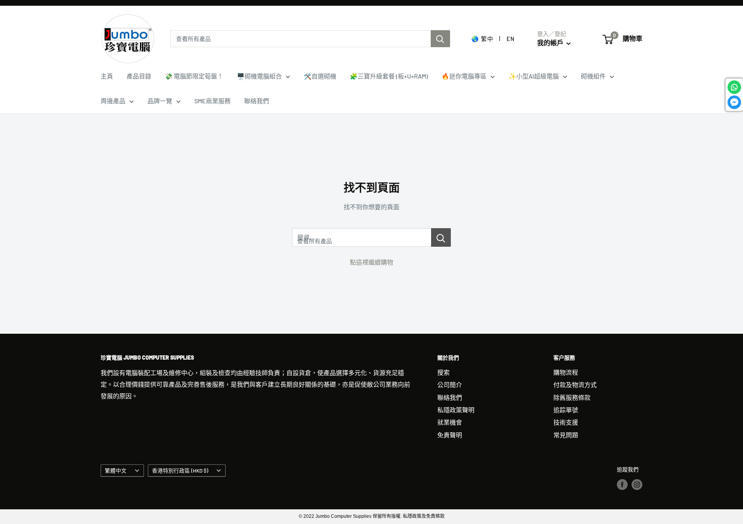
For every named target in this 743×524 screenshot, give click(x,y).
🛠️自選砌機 (320, 76)
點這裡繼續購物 (371, 262)
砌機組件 (593, 76)
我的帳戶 (551, 42)
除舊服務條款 (572, 397)
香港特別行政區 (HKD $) (180, 470)
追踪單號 (565, 409)
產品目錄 (139, 76)
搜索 (443, 372)
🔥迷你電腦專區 (464, 76)
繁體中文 (116, 470)
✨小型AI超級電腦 (533, 76)
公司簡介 (449, 384)
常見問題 (565, 435)
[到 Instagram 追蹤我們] (637, 484)
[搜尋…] (441, 237)
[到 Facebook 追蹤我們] (622, 484)
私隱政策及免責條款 (424, 516)
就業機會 (449, 422)
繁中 (487, 38)
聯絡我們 (256, 100)
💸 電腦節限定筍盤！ (194, 76)
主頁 (107, 76)
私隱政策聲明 (455, 409)
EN (510, 38)
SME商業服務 (212, 100)
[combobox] (300, 38)
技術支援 (565, 422)
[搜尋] (440, 38)
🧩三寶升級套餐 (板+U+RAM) (389, 76)
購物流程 (565, 372)
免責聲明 (449, 435)
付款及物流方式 (575, 384)
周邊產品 (113, 100)
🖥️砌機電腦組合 (259, 76)
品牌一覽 (159, 100)
